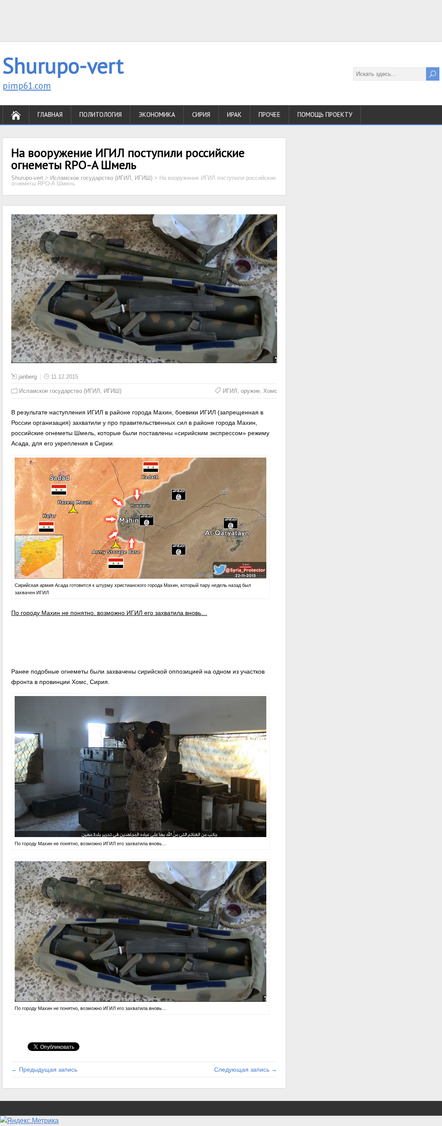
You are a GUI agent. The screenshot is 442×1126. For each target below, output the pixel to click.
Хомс (270, 391)
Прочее (270, 114)
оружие (250, 391)
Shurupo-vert (63, 65)
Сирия (201, 114)
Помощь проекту (324, 114)
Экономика (157, 114)
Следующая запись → (245, 1069)
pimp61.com (27, 85)
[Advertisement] (221, 19)
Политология (100, 114)
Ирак (234, 114)
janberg (28, 376)
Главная (50, 114)
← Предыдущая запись (44, 1069)
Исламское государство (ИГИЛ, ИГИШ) (70, 391)
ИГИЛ (230, 391)
